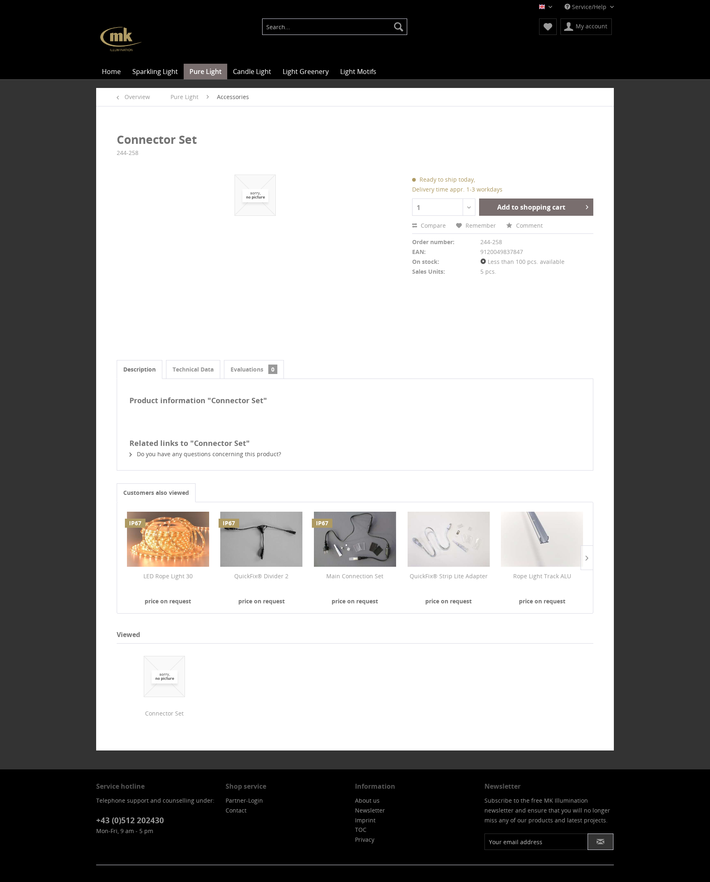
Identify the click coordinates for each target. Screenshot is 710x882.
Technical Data (193, 369)
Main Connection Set (354, 576)
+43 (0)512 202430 (130, 820)
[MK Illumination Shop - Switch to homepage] (120, 39)
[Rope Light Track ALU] (542, 539)
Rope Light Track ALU (542, 576)
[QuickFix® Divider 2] (261, 539)
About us (367, 800)
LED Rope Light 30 (168, 576)
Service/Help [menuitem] (589, 7)
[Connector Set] (164, 676)
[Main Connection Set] (355, 539)
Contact (236, 810)
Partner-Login (244, 800)
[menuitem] (334, 26)
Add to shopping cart (531, 207)
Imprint (365, 820)
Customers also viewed (156, 492)
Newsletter (370, 810)
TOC (361, 830)
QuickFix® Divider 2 (261, 576)
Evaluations (252, 369)
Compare (432, 225)
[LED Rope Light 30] (168, 539)
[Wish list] (548, 26)
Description (139, 369)
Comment (528, 225)
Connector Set (164, 713)
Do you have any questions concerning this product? (208, 454)
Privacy (364, 839)
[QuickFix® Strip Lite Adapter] (448, 539)
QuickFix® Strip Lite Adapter (449, 576)
